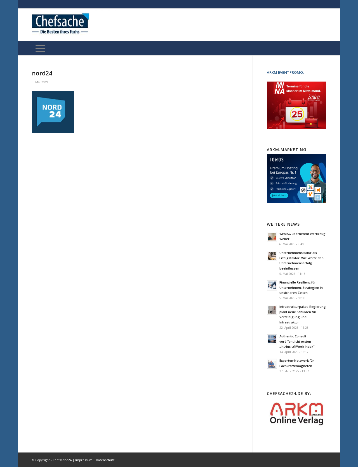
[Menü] (40, 48)
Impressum (83, 460)
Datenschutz (105, 460)
